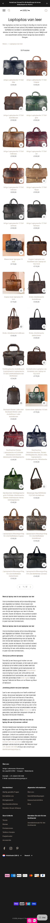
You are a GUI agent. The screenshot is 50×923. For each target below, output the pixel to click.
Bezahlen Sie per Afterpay (12, 808)
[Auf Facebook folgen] (4, 848)
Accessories (7, 840)
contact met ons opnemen (12, 742)
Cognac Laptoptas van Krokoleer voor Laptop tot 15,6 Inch (36, 261)
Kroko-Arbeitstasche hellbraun (13, 333)
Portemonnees (8, 828)
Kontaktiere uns (8, 796)
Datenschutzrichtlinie (35, 800)
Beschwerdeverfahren (10, 804)
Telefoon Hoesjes (9, 832)
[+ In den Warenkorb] (21, 73)
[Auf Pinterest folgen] (17, 848)
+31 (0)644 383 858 (10, 747)
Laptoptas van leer (16, 44)
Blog (29, 804)
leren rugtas (25, 678)
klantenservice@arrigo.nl (11, 749)
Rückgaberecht (8, 800)
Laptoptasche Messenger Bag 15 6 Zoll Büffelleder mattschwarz (13, 574)
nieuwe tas (27, 710)
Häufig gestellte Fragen (11, 792)
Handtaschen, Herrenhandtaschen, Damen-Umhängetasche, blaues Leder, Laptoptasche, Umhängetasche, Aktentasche (36, 454)
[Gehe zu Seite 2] (30, 587)
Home (5, 44)
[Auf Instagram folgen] (11, 848)
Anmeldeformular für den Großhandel (36, 824)
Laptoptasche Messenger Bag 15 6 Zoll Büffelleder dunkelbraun (36, 536)
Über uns (31, 792)
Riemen (5, 824)
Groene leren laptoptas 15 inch (36, 409)
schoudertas (31, 670)
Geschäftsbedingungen (36, 796)
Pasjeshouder (7, 836)
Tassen (5, 820)
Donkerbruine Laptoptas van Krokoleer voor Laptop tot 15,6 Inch (36, 371)
